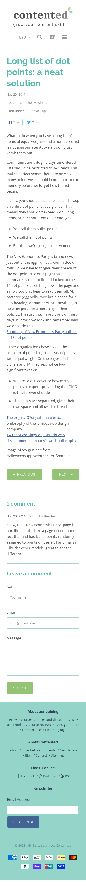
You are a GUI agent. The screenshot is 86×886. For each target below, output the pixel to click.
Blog (28, 755)
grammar (32, 111)
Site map (57, 755)
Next (64, 474)
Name (12, 586)
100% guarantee (67, 725)
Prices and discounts (52, 719)
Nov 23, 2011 (16, 516)
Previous (26, 474)
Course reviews (39, 725)
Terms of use (31, 730)
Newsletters (68, 750)
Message (14, 638)
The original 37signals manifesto (33, 417)
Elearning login (56, 730)
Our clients (47, 750)
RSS (68, 776)
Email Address (20, 799)
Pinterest (49, 776)
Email (11, 612)
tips (44, 111)
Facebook (28, 776)
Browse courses (20, 719)
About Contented (22, 750)
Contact (41, 755)
